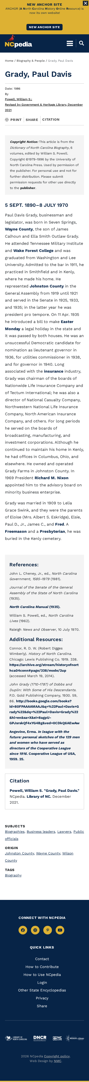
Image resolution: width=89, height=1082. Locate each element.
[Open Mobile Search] (80, 43)
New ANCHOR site (44, 27)
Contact (42, 959)
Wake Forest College (33, 250)
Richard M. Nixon (51, 477)
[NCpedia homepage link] (18, 41)
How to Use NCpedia (42, 974)
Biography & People (31, 60)
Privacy (42, 998)
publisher (27, 188)
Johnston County (47, 286)
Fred (59, 524)
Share (32, 120)
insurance (54, 371)
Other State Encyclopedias (42, 990)
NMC (57, 1061)
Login (42, 982)
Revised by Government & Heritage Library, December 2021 (44, 107)
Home (9, 60)
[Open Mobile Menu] (70, 43)
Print (16, 120)
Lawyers (64, 832)
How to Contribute (42, 967)
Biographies (15, 832)
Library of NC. (39, 796)
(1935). (34, 607)
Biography (13, 875)
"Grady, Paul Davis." (61, 790)
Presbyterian (52, 531)
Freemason (16, 531)
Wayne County (19, 229)
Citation (50, 119)
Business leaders (41, 832)
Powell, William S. (18, 99)
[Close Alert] (85, 3)
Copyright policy (57, 1056)
